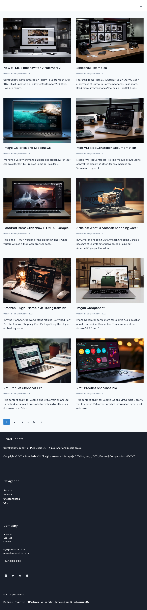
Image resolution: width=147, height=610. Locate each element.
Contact (7, 537)
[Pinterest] (27, 575)
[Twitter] (13, 575)
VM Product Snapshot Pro (22, 388)
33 (33, 421)
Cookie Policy (47, 602)
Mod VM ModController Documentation (106, 148)
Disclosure (34, 602)
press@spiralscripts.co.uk (16, 553)
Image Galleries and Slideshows (27, 148)
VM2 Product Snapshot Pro (96, 388)
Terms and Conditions (65, 602)
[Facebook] (5, 575)
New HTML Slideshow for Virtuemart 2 (32, 68)
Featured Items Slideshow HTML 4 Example (36, 228)
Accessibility (83, 602)
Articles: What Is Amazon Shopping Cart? (107, 228)
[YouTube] (20, 575)
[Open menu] (141, 5)
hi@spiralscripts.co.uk (14, 549)
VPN (5, 503)
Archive (7, 490)
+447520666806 (12, 561)
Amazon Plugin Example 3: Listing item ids (34, 308)
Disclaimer (8, 602)
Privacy (7, 494)
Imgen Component (90, 308)
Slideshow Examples (91, 68)
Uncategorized (11, 498)
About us (7, 534)
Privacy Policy (21, 602)
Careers (7, 541)
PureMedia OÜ (38, 447)
